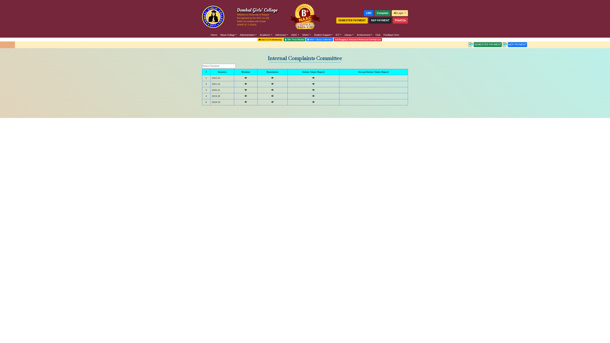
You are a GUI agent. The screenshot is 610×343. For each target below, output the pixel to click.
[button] (348, 13)
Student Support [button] (322, 35)
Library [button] (348, 35)
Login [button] (400, 13)
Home (214, 35)
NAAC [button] (305, 35)
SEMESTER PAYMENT (460, 44)
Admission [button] (280, 35)
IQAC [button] (294, 35)
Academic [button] (265, 35)
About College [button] (227, 35)
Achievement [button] (363, 35)
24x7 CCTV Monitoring (271, 40)
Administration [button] (247, 35)
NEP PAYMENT (490, 44)
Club (378, 35)
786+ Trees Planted (295, 40)
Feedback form (391, 35)
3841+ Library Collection (320, 40)
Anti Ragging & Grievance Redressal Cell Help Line (358, 40)
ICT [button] (337, 35)
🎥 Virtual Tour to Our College (242, 40)
